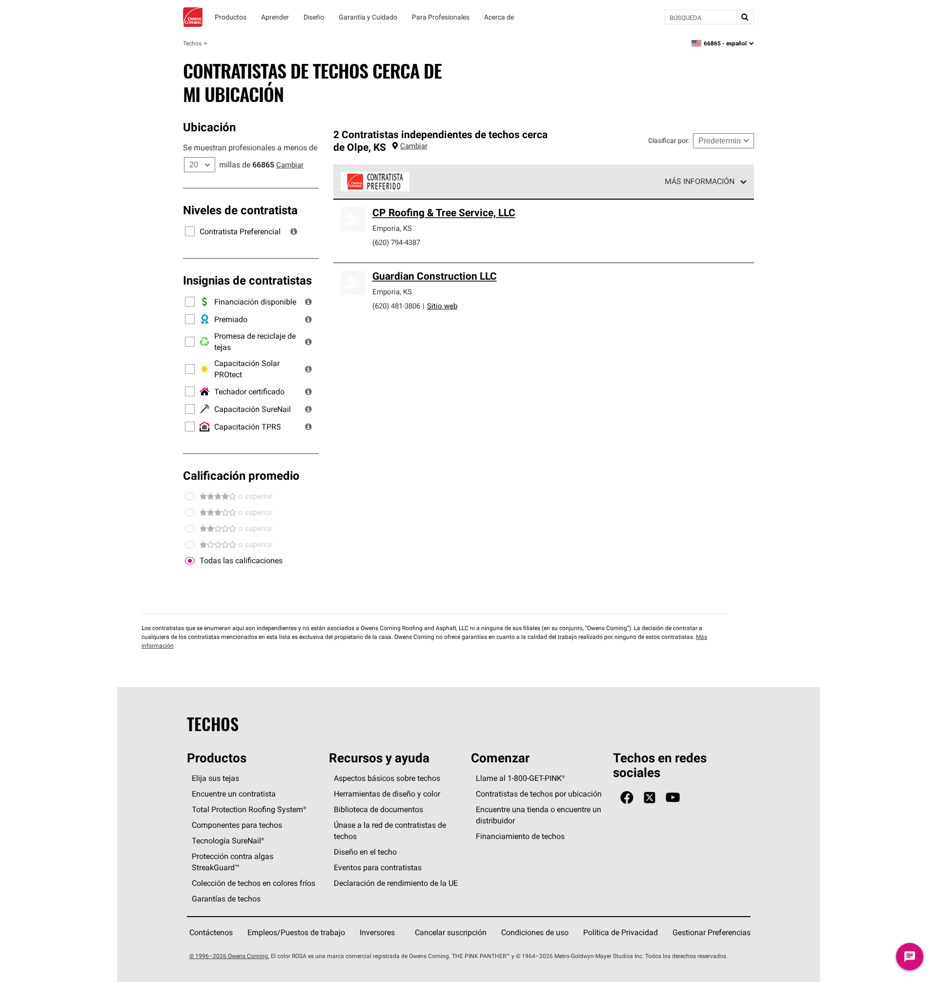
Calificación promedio (241, 475)
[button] (293, 231)
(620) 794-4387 (396, 242)
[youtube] (673, 798)
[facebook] (626, 797)
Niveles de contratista (240, 210)
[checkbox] (190, 561)
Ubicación (209, 127)
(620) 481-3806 (396, 305)
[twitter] (649, 797)
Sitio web (442, 305)
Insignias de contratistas (247, 280)
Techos (192, 43)
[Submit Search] (745, 17)
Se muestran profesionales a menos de (250, 147)
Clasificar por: (669, 140)
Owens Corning (193, 17)
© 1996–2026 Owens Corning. (229, 956)
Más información (699, 181)
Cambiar (290, 164)
